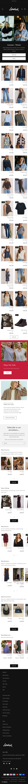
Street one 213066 (24, 149)
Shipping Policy (6, 730)
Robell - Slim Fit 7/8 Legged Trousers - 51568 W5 (19, 583)
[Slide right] (16, 478)
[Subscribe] (23, 443)
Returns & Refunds (7, 727)
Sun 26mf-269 (9, 654)
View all (14, 337)
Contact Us (5, 724)
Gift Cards (5, 684)
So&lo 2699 (10, 618)
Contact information (13, 781)
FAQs (4, 721)
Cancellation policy (22, 781)
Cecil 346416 (24, 217)
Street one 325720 (10, 194)
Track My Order (6, 695)
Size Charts (5, 704)
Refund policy (23, 777)
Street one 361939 (21, 654)
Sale (4, 689)
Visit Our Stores (6, 712)
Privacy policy (7, 779)
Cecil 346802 (11, 149)
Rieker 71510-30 (24, 330)
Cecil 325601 (11, 307)
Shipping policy (22, 779)
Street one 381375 (24, 194)
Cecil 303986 (11, 172)
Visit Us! (4, 681)
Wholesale (5, 715)
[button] (2, 9)
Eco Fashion (5, 701)
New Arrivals (5, 675)
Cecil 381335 (24, 285)
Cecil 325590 (24, 262)
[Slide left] (11, 478)
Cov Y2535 (22, 471)
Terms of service (14, 779)
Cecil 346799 (24, 307)
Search (4, 686)
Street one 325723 (10, 217)
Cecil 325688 (24, 127)
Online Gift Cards (10, 417)
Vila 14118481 (9, 582)
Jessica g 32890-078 (20, 509)
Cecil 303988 (11, 127)
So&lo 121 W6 (21, 618)
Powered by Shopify (16, 777)
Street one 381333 (10, 104)
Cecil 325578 (11, 262)
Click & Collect (6, 698)
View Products (6, 678)
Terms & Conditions (7, 735)
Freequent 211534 (24, 172)
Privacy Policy (6, 733)
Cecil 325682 (24, 239)
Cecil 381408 (11, 239)
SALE (14, 58)
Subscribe (5, 707)
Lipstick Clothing (8, 777)
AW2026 (14, 54)
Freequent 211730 (10, 330)
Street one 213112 (24, 104)
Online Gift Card (6, 709)
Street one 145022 (10, 285)
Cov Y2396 (10, 471)
